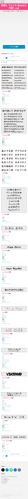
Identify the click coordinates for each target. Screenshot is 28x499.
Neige (3, 312)
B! (7, 470)
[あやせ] (14, 160)
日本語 (3, 93)
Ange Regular (5, 272)
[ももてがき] (14, 200)
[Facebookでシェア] (15, 470)
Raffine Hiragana (6, 333)
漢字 (3, 358)
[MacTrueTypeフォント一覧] (3, 98)
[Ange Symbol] (14, 290)
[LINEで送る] (11, 470)
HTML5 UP (7, 496)
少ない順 (5, 62)
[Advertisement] (14, 27)
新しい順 (12, 60)
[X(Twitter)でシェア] (3, 470)
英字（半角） (4, 254)
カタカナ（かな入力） (6, 96)
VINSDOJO (4, 377)
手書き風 (3, 101)
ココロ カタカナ (5, 440)
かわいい (3, 219)
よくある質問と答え (5, 479)
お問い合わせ (4, 482)
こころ (3, 420)
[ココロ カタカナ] (14, 437)
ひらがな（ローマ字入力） (6, 176)
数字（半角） (4, 255)
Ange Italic (4, 250)
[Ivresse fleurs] (14, 228)
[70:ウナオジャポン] (14, 350)
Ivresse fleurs (5, 231)
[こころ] (14, 417)
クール (3, 385)
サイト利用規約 (4, 481)
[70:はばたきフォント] (14, 394)
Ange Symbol (5, 293)
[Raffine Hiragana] (14, 330)
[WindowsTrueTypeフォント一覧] (3, 97)
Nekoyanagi (4, 135)
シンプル (3, 322)
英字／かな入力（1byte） (6, 103)
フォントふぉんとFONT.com (7, 494)
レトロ (3, 102)
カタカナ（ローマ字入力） (6, 406)
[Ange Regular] (14, 268)
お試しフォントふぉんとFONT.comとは (9, 476)
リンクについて (4, 478)
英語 (3, 274)
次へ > (24, 58)
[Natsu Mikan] (14, 77)
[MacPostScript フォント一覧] (3, 100)
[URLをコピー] (19, 470)
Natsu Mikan (5, 91)
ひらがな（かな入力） (6, 94)
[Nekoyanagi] (14, 120)
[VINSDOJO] (14, 374)
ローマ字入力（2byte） (6, 183)
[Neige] (14, 309)
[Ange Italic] (14, 247)
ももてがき (4, 214)
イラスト (3, 216)
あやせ (3, 173)
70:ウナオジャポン (6, 353)
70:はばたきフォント (6, 398)
